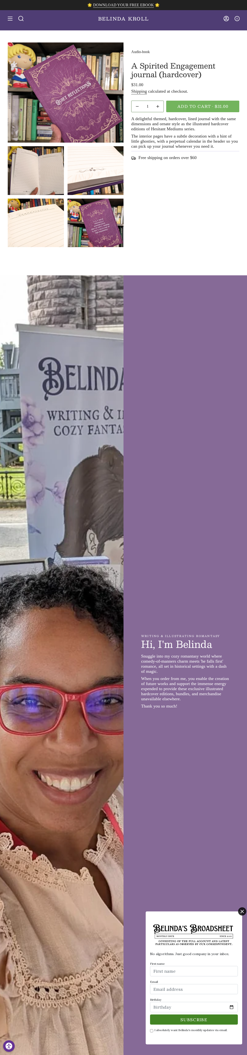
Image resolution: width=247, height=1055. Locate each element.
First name (157, 963)
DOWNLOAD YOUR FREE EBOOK (123, 5)
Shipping (139, 91)
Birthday (155, 999)
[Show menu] (10, 19)
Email (154, 982)
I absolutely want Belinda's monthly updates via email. (190, 1030)
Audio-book (140, 52)
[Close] (242, 911)
